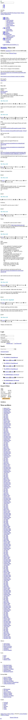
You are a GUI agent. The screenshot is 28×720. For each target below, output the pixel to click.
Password (3, 337)
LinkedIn (5, 703)
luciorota (13, 383)
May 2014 (5, 445)
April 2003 (5, 616)
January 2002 (6, 635)
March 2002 (6, 633)
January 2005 (6, 589)
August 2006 (6, 564)
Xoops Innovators (7, 647)
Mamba (12, 360)
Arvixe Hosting (23, 713)
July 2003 (5, 612)
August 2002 (6, 626)
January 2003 (6, 620)
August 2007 (6, 549)
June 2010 (5, 505)
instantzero (8, 50)
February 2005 (6, 588)
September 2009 (7, 517)
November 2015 (7, 424)
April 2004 (5, 600)
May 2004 (5, 599)
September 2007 (7, 548)
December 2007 (7, 544)
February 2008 (6, 541)
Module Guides (6, 659)
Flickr (4, 705)
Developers (14, 12)
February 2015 (6, 433)
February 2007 (6, 557)
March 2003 (6, 617)
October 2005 (6, 577)
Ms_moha (3, 320)
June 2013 (5, 459)
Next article (3, 92)
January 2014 (6, 450)
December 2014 (7, 436)
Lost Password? (17, 343)
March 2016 (6, 419)
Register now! (10, 343)
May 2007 (5, 553)
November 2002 (7, 622)
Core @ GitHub (7, 677)
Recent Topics (9, 30)
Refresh (15, 94)
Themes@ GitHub (7, 667)
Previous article (4, 91)
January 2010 (6, 512)
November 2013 (7, 453)
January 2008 (6, 543)
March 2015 (6, 432)
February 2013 (6, 464)
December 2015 (7, 423)
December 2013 (7, 451)
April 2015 (5, 431)
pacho (3, 166)
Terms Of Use (9, 24)
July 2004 (5, 597)
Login (7, 41)
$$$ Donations (6, 689)
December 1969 (7, 638)
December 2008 (7, 529)
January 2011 (6, 496)
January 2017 (6, 408)
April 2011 (5, 493)
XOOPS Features (10, 23)
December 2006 (7, 559)
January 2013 (6, 466)
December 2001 (7, 636)
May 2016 (5, 417)
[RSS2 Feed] (5, 715)
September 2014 (7, 440)
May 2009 (5, 522)
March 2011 (6, 494)
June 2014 (5, 444)
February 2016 (6, 421)
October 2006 (6, 562)
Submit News (8, 14)
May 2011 (5, 491)
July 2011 (5, 489)
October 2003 (6, 608)
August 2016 (6, 413)
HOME (6, 17)
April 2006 (5, 570)
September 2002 (7, 625)
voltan (3, 117)
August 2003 (6, 611)
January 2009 (6, 527)
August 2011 (6, 487)
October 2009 (6, 516)
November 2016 (7, 409)
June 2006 (5, 567)
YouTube (5, 706)
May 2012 (5, 476)
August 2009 (6, 518)
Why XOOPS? (9, 21)
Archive (2, 14)
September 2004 (7, 594)
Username (3, 334)
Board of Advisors (7, 646)
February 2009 (6, 526)
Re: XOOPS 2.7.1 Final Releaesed (11, 357)
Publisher (7, 360)
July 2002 (5, 627)
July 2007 (5, 550)
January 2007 (6, 558)
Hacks (18, 12)
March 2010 (6, 509)
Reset (8, 342)
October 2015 (6, 426)
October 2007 (6, 547)
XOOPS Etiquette (7, 650)
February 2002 (6, 634)
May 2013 (5, 460)
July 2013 (5, 458)
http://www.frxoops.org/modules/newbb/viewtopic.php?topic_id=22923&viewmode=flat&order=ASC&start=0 (13, 153)
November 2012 (7, 468)
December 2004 (7, 590)
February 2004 (6, 603)
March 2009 (6, 525)
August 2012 (6, 472)
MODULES (8, 34)
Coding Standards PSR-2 (9, 683)
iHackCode (3, 285)
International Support (8, 671)
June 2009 (5, 521)
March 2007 (6, 556)
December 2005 (7, 575)
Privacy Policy (10, 713)
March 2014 (6, 448)
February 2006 (6, 572)
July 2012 (5, 473)
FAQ (4, 657)
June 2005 (5, 582)
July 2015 (5, 428)
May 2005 (5, 584)
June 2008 (5, 536)
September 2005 (7, 579)
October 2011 (6, 485)
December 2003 (7, 606)
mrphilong (3, 302)
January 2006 (6, 573)
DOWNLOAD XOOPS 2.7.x (12, 44)
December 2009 (7, 513)
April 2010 (5, 508)
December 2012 (7, 467)
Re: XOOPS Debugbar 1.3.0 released (11, 374)
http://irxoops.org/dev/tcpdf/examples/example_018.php (13, 128)
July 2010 (5, 504)
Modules (4, 48)
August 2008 (6, 534)
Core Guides (6, 658)
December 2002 (7, 621)
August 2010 (6, 503)
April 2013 (5, 462)
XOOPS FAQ (8, 38)
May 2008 (5, 538)
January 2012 (6, 481)
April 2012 (5, 477)
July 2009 (5, 520)
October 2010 (6, 500)
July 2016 (5, 414)
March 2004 (6, 602)
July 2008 (5, 535)
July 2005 (5, 581)
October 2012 (6, 469)
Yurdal (12, 366)
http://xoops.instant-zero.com (17, 225)
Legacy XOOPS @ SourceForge (10, 682)
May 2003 (5, 615)
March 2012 (6, 478)
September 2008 (7, 532)
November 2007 (7, 545)
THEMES (7, 33)
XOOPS (7, 19)
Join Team (5, 690)
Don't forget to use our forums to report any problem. (13, 76)
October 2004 (6, 593)
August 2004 (6, 595)
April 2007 (5, 554)
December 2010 (7, 498)
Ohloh (4, 707)
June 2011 (5, 490)
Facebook (5, 702)
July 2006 (5, 566)
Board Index (9, 29)
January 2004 (6, 604)
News (2, 12)
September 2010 (7, 502)
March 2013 (6, 463)
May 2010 (5, 507)
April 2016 (5, 418)
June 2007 (5, 552)
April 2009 (5, 523)
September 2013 (7, 455)
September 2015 (7, 427)
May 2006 (5, 568)
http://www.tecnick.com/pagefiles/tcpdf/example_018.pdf (13, 130)
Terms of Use (4, 713)
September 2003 (7, 609)
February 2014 (6, 449)
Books (4, 655)
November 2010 (7, 499)
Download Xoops (7, 665)
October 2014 (6, 439)
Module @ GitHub (10, 35)
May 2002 (5, 630)
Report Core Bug (7, 697)
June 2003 (5, 613)
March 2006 (6, 571)
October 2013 (6, 454)
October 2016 (6, 410)
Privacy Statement (10, 25)
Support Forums (7, 670)
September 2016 (7, 412)
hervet (3, 214)
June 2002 (5, 629)
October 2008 (6, 531)
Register (8, 42)
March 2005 (6, 586)
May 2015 (5, 430)
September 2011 (7, 486)
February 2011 (6, 495)
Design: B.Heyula (14, 717)
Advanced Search (5, 351)
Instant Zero (3, 80)
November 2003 (7, 607)
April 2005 (5, 585)
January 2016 (6, 422)
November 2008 (7, 530)
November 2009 (7, 514)
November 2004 (7, 591)
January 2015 (6, 435)
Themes (22, 12)
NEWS (6, 32)
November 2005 (7, 576)
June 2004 (5, 598)
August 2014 (6, 441)
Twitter (5, 709)
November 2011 (7, 484)
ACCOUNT (8, 39)
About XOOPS (9, 20)
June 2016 (5, 415)
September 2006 (7, 563)
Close (2, 90)
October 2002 (6, 624)
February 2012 (6, 480)
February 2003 (6, 618)
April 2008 (5, 539)
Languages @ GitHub (8, 669)
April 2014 (5, 446)
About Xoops (6, 643)
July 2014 (5, 442)
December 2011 (7, 482)
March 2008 (6, 540)
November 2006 (7, 561)
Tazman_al (3, 180)
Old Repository (9, 37)
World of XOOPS (8, 12)
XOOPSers (6, 648)
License (8, 26)
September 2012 (7, 471)
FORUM (7, 28)
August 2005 (6, 580)
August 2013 (6, 457)
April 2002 (5, 631)
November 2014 (7, 437)
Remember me (5, 340)
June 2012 (5, 475)
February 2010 (6, 511)
